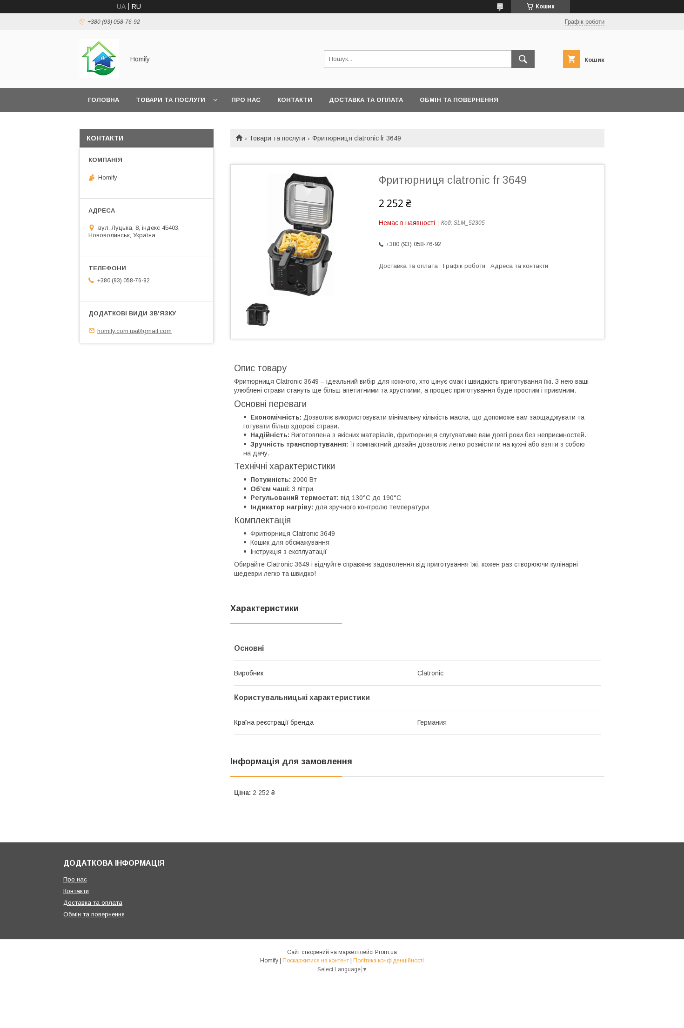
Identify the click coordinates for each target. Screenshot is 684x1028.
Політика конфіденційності (388, 960)
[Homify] (99, 76)
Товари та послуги (170, 99)
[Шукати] (523, 59)
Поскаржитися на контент (315, 960)
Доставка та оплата (366, 99)
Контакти (294, 99)
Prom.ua (386, 952)
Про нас (246, 99)
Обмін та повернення (459, 99)
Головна (103, 99)
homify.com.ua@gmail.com (134, 330)
